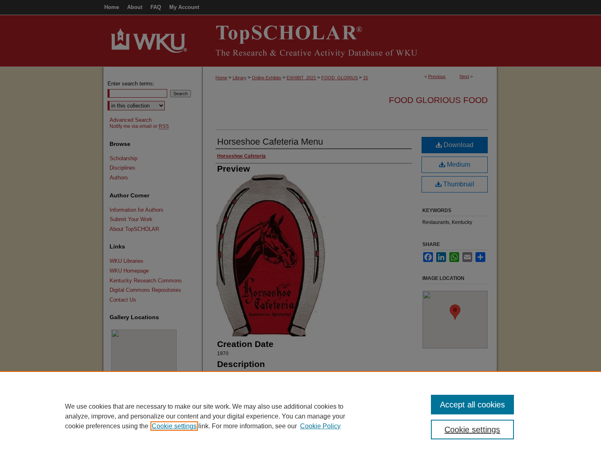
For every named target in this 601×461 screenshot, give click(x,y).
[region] (300, 416)
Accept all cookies (472, 404)
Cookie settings (174, 426)
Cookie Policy (320, 426)
